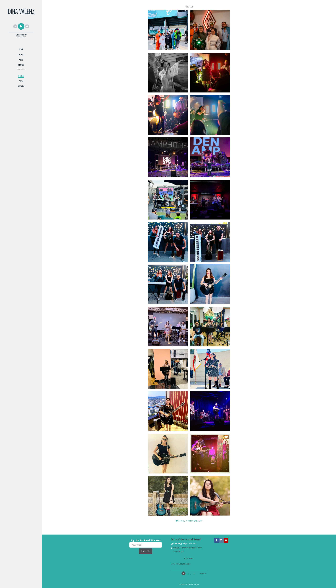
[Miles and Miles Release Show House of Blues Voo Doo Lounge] (210, 453)
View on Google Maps (180, 563)
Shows (21, 64)
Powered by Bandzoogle (189, 584)
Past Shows (21, 69)
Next (202, 573)
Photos (21, 75)
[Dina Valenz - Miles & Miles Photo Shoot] (168, 496)
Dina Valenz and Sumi (186, 539)
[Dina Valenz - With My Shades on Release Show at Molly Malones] (210, 411)
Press (21, 81)
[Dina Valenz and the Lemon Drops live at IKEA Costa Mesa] (210, 327)
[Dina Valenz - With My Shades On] (168, 453)
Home (21, 49)
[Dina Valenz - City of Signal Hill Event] (210, 369)
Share (190, 558)
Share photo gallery (190, 521)
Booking (21, 86)
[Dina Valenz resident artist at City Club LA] (168, 411)
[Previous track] (15, 26)
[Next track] (27, 26)
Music (21, 54)
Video (21, 59)
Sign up (145, 551)
